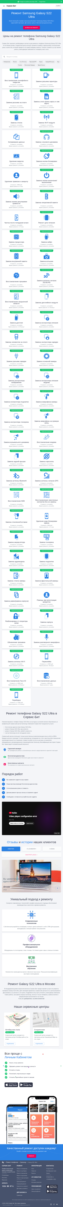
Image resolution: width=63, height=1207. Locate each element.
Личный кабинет (36, 1191)
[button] (58, 6)
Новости (34, 1171)
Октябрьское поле (51, 1171)
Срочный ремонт (21, 1181)
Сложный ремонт (21, 1184)
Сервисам (19, 1195)
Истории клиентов (36, 1182)
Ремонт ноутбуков (21, 1171)
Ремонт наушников (22, 1175)
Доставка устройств (22, 1188)
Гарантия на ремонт (22, 1186)
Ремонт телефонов (22, 1168)
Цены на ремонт (36, 1189)
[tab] (11, 849)
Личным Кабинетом (18, 1057)
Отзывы (12, 842)
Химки (48, 1173)
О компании (5, 1175)
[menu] (4, 6)
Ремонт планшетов (22, 1173)
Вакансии (4, 1180)
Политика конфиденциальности (22, 1205)
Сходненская (49, 1168)
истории (27, 842)
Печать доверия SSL (8, 1205)
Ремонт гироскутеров (22, 1177)
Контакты (4, 1177)
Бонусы (34, 1173)
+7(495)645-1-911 (51, 1179)
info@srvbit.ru (50, 1177)
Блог (33, 1168)
